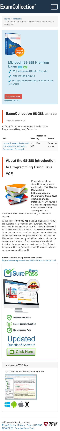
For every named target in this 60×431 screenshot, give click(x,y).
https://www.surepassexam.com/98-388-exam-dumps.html (29, 260)
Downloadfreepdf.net (24, 428)
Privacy (21, 425)
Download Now (13, 96)
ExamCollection (9, 425)
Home (7, 18)
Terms (29, 425)
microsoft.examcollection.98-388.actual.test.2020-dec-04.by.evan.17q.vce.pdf (16, 146)
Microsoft (17, 18)
